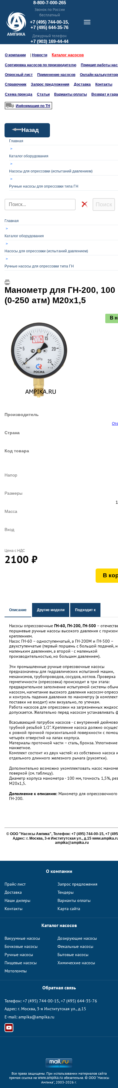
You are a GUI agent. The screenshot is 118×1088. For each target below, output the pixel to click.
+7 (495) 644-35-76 (49, 27)
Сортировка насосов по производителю (40, 65)
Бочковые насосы (21, 946)
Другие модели (50, 610)
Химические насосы (76, 962)
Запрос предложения (50, 84)
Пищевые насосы (21, 962)
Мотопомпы (16, 971)
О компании (15, 55)
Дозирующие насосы (77, 938)
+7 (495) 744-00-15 (41, 1001)
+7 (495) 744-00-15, (49, 22)
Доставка (82, 84)
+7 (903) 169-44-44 (49, 41)
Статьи (43, 94)
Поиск (104, 204)
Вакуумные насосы (22, 938)
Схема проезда (18, 94)
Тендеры (65, 892)
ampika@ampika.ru (36, 1017)
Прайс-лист (15, 884)
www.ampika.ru (50, 1078)
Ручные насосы (19, 954)
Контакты (103, 84)
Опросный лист (19, 75)
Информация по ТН (33, 106)
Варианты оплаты (70, 94)
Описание (18, 610)
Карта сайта (68, 908)
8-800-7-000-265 (49, 2)
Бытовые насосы (72, 954)
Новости (39, 55)
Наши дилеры (17, 900)
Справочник (15, 84)
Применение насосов (56, 75)
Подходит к (85, 610)
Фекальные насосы (75, 946)
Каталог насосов (68, 55)
